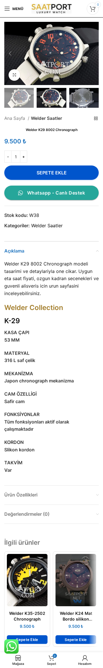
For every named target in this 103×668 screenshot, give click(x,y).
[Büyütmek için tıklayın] (14, 75)
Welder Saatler (46, 118)
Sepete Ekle (52, 173)
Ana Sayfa (15, 118)
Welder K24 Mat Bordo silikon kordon (76, 619)
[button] (27, 639)
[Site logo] (51, 8)
